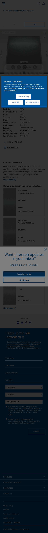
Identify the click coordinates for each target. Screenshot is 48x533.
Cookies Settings (23, 96)
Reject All (15, 102)
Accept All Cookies (32, 102)
